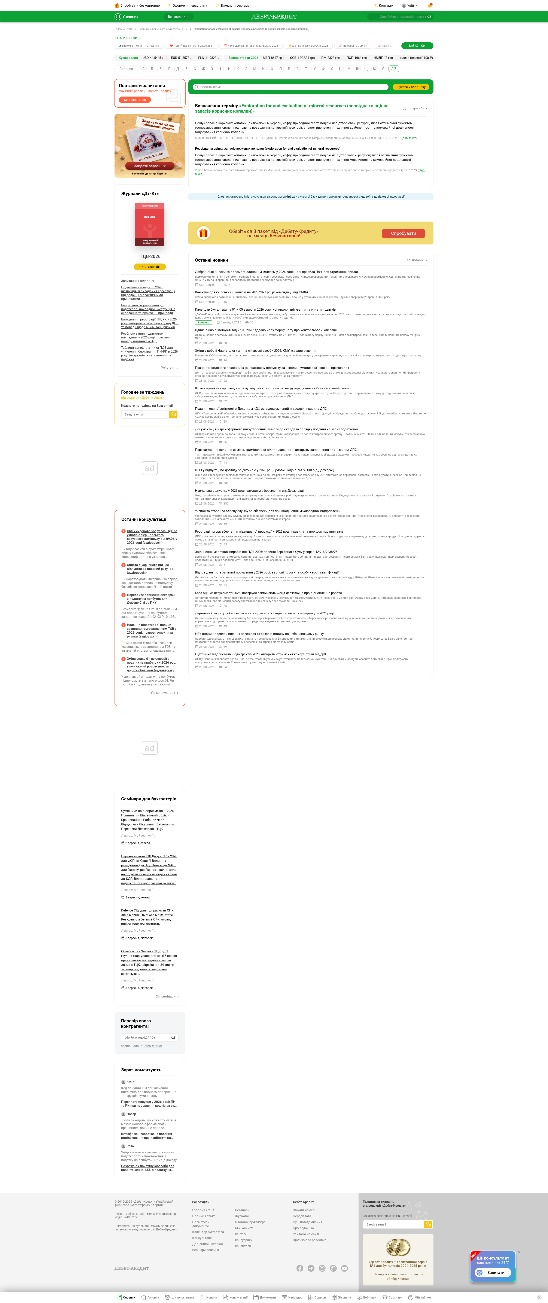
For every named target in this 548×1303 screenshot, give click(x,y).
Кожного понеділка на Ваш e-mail (147, 406)
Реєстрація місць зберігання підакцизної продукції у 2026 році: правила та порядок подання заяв (269, 531)
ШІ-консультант (183, 1297)
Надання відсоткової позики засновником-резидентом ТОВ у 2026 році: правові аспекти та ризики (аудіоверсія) (151, 630)
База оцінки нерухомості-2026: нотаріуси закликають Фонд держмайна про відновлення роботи (268, 593)
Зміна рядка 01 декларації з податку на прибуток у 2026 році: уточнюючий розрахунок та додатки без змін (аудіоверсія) (152, 664)
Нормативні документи (201, 1224)
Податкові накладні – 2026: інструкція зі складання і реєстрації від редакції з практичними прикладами (148, 293)
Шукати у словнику (411, 87)
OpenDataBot (152, 1046)
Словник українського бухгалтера (159, 29)
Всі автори (243, 1246)
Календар (295, 1297)
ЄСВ (293, 58)
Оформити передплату (190, 5)
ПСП (350, 58)
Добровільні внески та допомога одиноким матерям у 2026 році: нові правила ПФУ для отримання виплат (276, 272)
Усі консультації (163, 693)
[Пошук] (173, 1037)
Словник (130, 17)
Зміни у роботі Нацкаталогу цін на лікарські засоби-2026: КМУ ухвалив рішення (255, 351)
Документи (268, 1297)
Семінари (242, 1210)
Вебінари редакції (205, 1250)
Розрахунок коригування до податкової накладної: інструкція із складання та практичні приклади (148, 309)
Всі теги (241, 1234)
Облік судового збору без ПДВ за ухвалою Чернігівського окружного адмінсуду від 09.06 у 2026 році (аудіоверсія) (152, 537)
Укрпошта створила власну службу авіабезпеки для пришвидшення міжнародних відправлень (267, 511)
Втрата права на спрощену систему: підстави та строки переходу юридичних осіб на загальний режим (273, 388)
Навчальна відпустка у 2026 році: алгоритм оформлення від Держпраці (249, 491)
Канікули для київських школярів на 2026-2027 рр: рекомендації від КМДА (251, 292)
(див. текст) (409, 138)
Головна (153, 1297)
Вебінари (369, 1297)
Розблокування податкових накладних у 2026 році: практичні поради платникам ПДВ (146, 337)
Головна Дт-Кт (123, 29)
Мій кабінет (244, 1228)
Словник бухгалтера (250, 1222)
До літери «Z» (413, 108)
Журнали (242, 1216)
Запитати (495, 1272)
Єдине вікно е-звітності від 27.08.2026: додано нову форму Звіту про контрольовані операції (266, 330)
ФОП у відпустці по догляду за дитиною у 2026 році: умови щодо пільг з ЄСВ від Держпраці (265, 470)
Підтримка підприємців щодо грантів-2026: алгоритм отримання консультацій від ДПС (261, 654)
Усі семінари (166, 996)
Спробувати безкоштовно (140, 5)
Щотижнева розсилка (309, 1240)
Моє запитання (135, 99)
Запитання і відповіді (137, 281)
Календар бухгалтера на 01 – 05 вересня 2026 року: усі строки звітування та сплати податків (265, 309)
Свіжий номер (303, 1210)
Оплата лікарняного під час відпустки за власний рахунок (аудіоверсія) (150, 569)
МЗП (266, 58)
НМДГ (378, 58)
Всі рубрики (244, 1240)
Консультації (202, 1238)
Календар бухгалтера (208, 1232)
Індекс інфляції (411, 58)
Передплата (302, 1216)
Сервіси (320, 1297)
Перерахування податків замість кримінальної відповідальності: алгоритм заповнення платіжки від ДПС (276, 450)
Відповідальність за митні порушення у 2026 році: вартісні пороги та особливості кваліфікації (267, 572)
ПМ (323, 58)
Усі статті (168, 367)
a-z (393, 69)
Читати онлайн (150, 266)
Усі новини (415, 260)
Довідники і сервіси (207, 1244)
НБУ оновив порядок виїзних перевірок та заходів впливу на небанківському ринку (259, 634)
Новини (211, 1297)
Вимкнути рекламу (234, 5)
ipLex (291, 196)
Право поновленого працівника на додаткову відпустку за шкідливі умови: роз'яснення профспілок (272, 368)
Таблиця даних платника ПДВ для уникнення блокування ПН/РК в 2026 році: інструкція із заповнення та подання (149, 353)
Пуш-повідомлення (307, 1222)
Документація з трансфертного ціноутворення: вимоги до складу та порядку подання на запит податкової (276, 429)
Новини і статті (204, 1216)
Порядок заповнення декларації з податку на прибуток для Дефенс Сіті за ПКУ (151, 599)
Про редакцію (303, 1228)
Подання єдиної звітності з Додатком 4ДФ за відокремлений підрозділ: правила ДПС (261, 409)
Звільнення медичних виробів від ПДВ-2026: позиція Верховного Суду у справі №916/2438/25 (266, 552)
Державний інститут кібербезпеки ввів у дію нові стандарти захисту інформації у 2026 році (264, 613)
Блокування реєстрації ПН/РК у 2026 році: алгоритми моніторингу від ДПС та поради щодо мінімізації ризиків (150, 323)
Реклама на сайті (306, 1234)
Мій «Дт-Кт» (417, 45)
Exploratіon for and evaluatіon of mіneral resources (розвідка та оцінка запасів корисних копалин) (251, 29)
